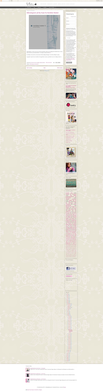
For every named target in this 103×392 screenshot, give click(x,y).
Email (67, 17)
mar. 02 (69, 347)
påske (74, 254)
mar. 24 (69, 323)
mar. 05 (69, 343)
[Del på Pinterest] (59, 62)
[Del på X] (57, 62)
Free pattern (67, 239)
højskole (68, 229)
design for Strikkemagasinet (72, 251)
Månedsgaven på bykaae (34, 64)
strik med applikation (73, 231)
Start (44, 67)
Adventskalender (69, 245)
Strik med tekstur (74, 233)
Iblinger (73, 211)
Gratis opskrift (70, 225)
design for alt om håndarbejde (71, 232)
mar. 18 (69, 328)
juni (68, 311)
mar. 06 (69, 342)
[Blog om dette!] (56, 62)
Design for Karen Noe (73, 227)
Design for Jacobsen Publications (71, 217)
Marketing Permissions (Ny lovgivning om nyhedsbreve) (71, 29)
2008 (67, 359)
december (69, 303)
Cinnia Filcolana (72, 229)
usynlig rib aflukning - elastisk (70, 136)
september (69, 307)
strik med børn (68, 244)
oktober (69, 306)
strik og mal (70, 216)
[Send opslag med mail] (54, 62)
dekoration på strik (73, 228)
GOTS (71, 239)
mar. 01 (69, 348)
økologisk (74, 256)
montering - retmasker (69, 140)
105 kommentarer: (49, 62)
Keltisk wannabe (68, 230)
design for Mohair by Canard (70, 219)
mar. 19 (69, 327)
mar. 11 (69, 338)
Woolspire (72, 218)
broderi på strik (74, 222)
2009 (67, 358)
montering (70, 254)
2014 (67, 302)
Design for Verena (72, 247)
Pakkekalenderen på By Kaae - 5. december (37, 373)
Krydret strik (69, 193)
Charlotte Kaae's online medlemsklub (70, 238)
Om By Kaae (29, 7)
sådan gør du (72, 200)
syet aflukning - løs (68, 139)
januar (69, 351)
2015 (67, 301)
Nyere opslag (29, 67)
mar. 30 (69, 316)
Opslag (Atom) (46, 70)
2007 (67, 360)
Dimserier (68, 204)
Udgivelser (39, 7)
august (69, 308)
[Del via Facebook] (58, 62)
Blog (34, 7)
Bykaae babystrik (69, 221)
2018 (67, 297)
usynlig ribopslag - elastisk (70, 137)
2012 (67, 354)
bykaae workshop (71, 199)
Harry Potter (74, 239)
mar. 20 (69, 326)
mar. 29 (69, 317)
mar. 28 (69, 318)
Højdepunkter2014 (68, 224)
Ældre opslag (59, 67)
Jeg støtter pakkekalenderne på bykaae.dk (71, 196)
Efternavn (67, 24)
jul (71, 208)
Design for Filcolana (71, 194)
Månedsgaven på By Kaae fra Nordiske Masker (43, 13)
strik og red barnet (73, 244)
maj (68, 312)
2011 (67, 355)
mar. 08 (69, 341)
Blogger (64, 387)
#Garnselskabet (73, 236)
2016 (67, 300)
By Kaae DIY (68, 220)
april (68, 313)
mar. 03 (69, 346)
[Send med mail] (55, 62)
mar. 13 (69, 336)
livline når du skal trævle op (70, 132)
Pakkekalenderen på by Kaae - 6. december (37, 368)
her (50, 52)
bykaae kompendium (72, 241)
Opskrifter (45, 7)
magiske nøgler (73, 209)
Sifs (69, 201)
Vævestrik (72, 235)
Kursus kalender (51, 7)
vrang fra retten (68, 142)
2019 (67, 296)
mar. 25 (69, 322)
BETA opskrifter (74, 245)
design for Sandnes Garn (69, 242)
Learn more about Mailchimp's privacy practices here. (70, 59)
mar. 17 (69, 333)
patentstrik (74, 224)
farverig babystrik (68, 233)
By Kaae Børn (68, 212)
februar (69, 350)
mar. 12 (69, 337)
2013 (67, 353)
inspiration (69, 223)
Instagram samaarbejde (72, 248)
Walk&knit (68, 250)
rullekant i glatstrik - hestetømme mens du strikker (70, 130)
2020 (67, 295)
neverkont (67, 231)
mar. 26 (69, 321)
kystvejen (67, 207)
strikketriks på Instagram (69, 256)
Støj (72, 230)
